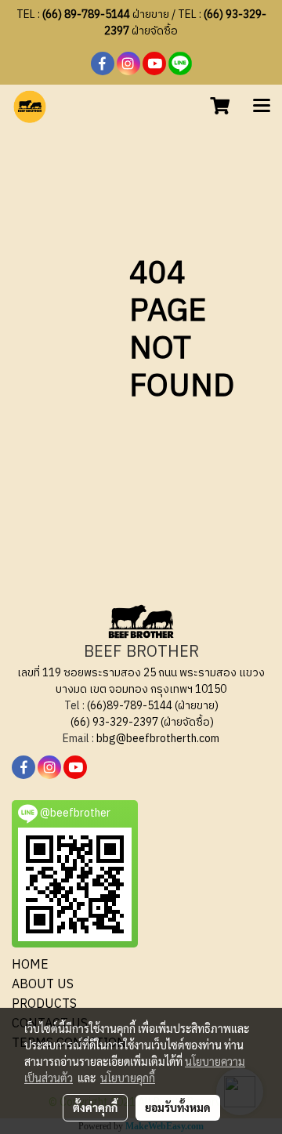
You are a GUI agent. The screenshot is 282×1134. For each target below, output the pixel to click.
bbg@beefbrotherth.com (157, 739)
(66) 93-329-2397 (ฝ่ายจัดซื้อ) (142, 722)
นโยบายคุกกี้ (127, 1078)
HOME (30, 965)
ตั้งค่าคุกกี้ (95, 1107)
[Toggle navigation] (261, 106)
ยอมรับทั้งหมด (178, 1107)
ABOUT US (43, 984)
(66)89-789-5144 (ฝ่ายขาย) (153, 706)
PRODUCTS (44, 1004)
